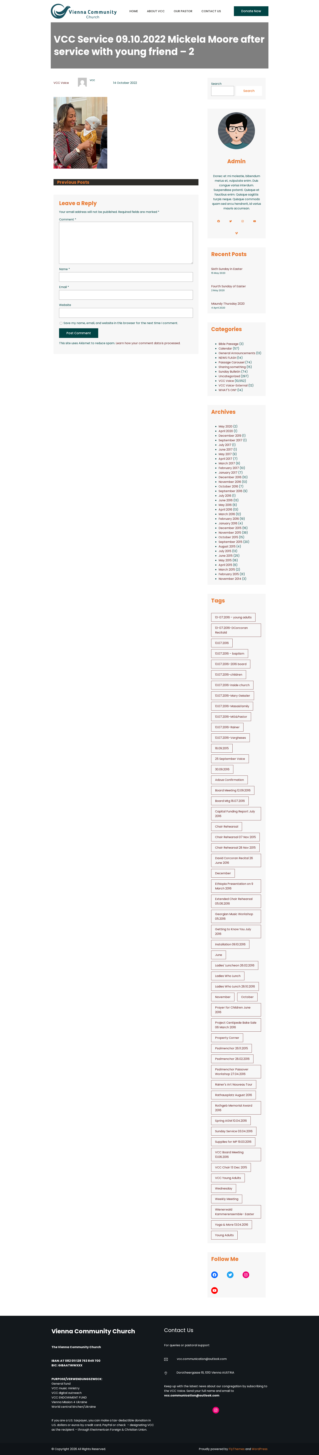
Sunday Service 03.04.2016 (234, 1131)
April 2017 (225, 459)
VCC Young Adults (228, 1178)
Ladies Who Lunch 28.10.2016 (235, 986)
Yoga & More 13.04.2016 (231, 1225)
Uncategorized (229, 376)
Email (64, 287)
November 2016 (230, 482)
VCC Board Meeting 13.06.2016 (229, 1154)
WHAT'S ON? (227, 390)
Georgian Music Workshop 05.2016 (234, 916)
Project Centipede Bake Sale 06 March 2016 (235, 1025)
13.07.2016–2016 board (230, 664)
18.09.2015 (222, 748)
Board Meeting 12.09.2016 (233, 790)
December (223, 873)
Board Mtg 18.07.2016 (230, 801)
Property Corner (227, 1038)
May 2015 (225, 560)
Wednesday (223, 1188)
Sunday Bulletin (229, 371)
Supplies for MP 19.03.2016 (233, 1142)
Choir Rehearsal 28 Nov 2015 (235, 847)
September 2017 (230, 440)
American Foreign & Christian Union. (121, 1429)
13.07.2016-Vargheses (230, 738)
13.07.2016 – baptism (229, 653)
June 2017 (226, 449)
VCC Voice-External (233, 385)
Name (64, 269)
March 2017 (227, 463)
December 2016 (230, 477)
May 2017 (225, 454)
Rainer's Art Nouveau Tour (233, 1084)
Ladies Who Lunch (228, 976)
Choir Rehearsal (226, 826)
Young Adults (224, 1235)
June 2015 (226, 556)
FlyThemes (237, 1449)
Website (65, 305)
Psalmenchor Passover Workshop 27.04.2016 (231, 1071)
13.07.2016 (222, 643)
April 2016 (225, 509)
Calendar (225, 348)
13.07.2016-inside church (232, 685)
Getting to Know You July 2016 (233, 931)
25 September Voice (230, 759)
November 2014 (230, 579)
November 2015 (230, 532)
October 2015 (228, 537)
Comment (67, 219)
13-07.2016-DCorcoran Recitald (231, 630)
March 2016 (227, 514)
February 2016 (229, 519)
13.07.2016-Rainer (227, 727)
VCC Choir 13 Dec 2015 (231, 1167)
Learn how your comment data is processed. (148, 343)
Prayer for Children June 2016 (233, 1009)
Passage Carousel (231, 362)
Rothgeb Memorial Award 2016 (233, 1107)
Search (216, 84)
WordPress (259, 1449)
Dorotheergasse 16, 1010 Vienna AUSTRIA (205, 1372)
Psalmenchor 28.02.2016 (232, 1059)
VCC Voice (61, 83)
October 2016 (228, 486)
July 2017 (225, 445)
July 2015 (225, 551)
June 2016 (226, 500)
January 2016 (228, 523)
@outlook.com (216, 1359)
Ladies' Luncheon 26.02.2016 (234, 965)
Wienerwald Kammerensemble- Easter (234, 1211)
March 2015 (227, 569)
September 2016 (230, 491)
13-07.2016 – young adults (233, 617)
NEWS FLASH (227, 358)
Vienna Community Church (93, 1331)
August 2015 (227, 546)
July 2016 (225, 496)
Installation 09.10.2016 (230, 944)
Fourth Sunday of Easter (228, 286)
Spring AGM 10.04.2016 (231, 1121)
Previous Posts (73, 182)
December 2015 (230, 528)
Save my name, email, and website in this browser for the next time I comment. (121, 323)
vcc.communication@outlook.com (191, 1395)
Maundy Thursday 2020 (228, 304)
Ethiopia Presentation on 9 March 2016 (234, 886)
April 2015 (225, 565)
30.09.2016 (222, 769)
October (247, 997)
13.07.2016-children (228, 674)
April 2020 (226, 431)
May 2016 (225, 505)
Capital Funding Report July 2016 (235, 813)
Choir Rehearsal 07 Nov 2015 (235, 837)
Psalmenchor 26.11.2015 (231, 1048)
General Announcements (237, 353)
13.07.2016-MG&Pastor (231, 717)
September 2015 (230, 542)
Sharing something (232, 367)
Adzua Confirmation (229, 780)
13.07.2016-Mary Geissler (232, 696)
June (218, 955)
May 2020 (225, 426)
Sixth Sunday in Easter (227, 269)
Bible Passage (229, 344)
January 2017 (228, 472)
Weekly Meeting (226, 1199)
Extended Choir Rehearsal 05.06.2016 (234, 901)
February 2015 (229, 574)
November (223, 997)
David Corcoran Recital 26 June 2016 (234, 860)
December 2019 (230, 436)
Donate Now (251, 11)
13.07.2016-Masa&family (232, 706)
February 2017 (229, 468)
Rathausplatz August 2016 (233, 1095)
